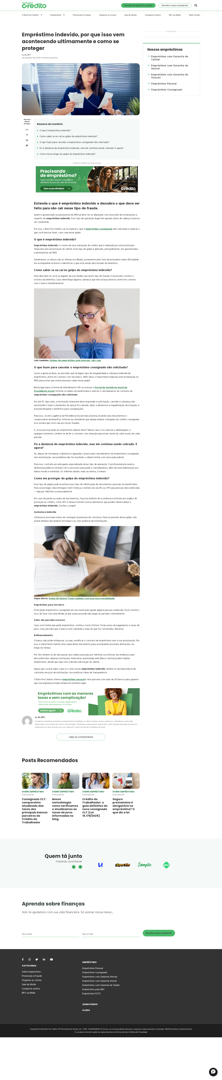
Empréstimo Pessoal (164, 83)
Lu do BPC (26, 55)
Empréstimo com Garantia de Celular (169, 58)
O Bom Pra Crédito (30, 15)
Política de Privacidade (138, 1032)
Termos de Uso (122, 1032)
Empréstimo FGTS (91, 994)
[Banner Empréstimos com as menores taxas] (87, 715)
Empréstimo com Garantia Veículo (99, 977)
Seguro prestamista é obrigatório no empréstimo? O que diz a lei (124, 805)
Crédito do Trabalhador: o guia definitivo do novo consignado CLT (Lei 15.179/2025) (95, 807)
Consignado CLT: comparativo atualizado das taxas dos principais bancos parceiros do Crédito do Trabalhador (35, 810)
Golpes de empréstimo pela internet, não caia (75, 360)
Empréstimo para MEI (93, 989)
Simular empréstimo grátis (138, 5)
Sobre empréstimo (33, 791)
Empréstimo (56, 15)
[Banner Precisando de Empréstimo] (87, 179)
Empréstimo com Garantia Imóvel (99, 981)
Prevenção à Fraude (82, 15)
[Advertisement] (90, 1058)
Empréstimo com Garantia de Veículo (169, 76)
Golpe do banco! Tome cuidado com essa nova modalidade (82, 598)
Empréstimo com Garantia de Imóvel (169, 67)
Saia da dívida (130, 15)
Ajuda (86, 1010)
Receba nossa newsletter (175, 5)
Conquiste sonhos (153, 15)
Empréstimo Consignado (166, 89)
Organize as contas (107, 15)
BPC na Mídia (175, 15)
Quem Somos (90, 1004)
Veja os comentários (81, 737)
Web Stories (194, 15)
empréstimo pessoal (73, 679)
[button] (213, 1072)
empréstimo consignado (99, 229)
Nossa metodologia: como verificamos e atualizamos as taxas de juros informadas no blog (65, 809)
